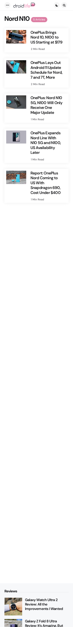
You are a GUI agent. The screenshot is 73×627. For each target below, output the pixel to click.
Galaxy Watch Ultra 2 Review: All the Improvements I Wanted (44, 604)
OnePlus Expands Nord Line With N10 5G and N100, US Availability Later (45, 143)
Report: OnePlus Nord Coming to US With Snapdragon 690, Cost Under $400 (45, 183)
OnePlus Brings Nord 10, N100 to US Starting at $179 (46, 37)
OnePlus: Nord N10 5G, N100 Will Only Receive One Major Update (46, 105)
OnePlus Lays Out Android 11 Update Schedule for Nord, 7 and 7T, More (46, 70)
